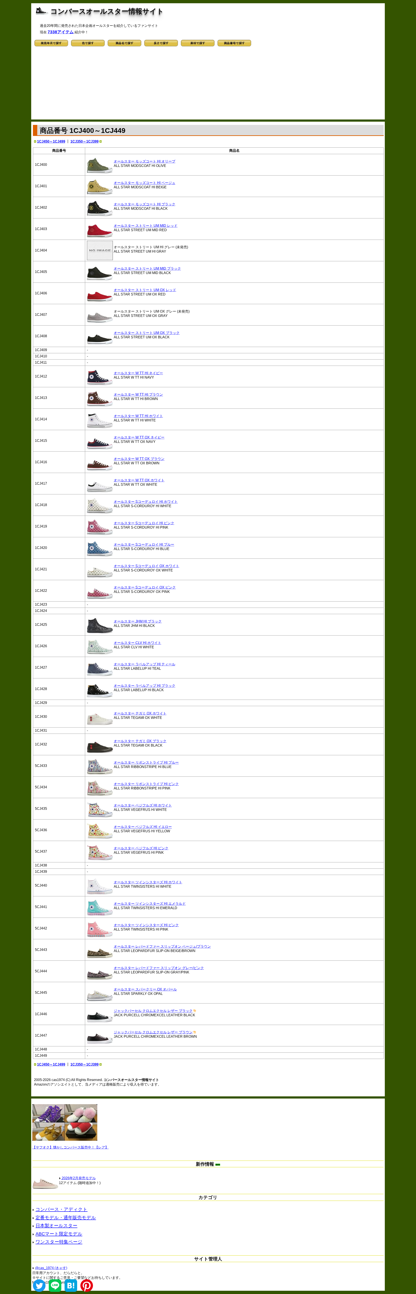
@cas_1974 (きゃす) (51, 1268)
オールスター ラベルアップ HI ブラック (144, 685)
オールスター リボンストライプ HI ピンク (146, 784)
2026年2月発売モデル (78, 1178)
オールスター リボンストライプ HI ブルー (146, 762)
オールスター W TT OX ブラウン (139, 459)
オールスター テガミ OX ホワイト (140, 713)
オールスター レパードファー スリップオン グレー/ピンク (159, 968)
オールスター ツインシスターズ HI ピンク (146, 925)
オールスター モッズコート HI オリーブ (144, 161)
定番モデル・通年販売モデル (66, 1217)
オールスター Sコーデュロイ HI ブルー (144, 544)
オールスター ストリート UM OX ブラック (147, 333)
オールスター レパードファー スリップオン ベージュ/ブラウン (162, 946)
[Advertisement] (208, 85)
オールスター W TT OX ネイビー (139, 437)
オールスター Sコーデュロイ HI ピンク (144, 523)
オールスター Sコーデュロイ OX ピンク (145, 587)
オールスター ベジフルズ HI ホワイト (143, 805)
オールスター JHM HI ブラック (138, 621)
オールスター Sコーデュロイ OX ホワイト (146, 566)
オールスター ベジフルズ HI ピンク (141, 848)
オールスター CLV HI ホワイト (137, 643)
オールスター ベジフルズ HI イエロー (143, 827)
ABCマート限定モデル (59, 1233)
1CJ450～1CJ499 (51, 141)
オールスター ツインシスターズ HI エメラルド (150, 903)
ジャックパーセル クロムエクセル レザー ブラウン (153, 1032)
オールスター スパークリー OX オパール (145, 989)
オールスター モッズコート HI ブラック (144, 204)
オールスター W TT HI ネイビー (138, 373)
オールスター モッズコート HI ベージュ (144, 183)
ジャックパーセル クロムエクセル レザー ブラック (153, 1011)
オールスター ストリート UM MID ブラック (147, 268)
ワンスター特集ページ (59, 1241)
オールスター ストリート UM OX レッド (145, 290)
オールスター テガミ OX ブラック (140, 741)
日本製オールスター (56, 1225)
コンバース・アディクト (62, 1209)
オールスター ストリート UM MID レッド (145, 225)
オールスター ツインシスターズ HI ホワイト (148, 882)
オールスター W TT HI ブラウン (138, 394)
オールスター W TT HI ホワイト (138, 416)
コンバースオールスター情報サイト (107, 11)
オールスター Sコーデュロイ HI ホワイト (146, 501)
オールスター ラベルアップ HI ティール (144, 664)
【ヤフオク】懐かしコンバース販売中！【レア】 (70, 1147)
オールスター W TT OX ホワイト (139, 480)
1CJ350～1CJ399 (84, 141)
